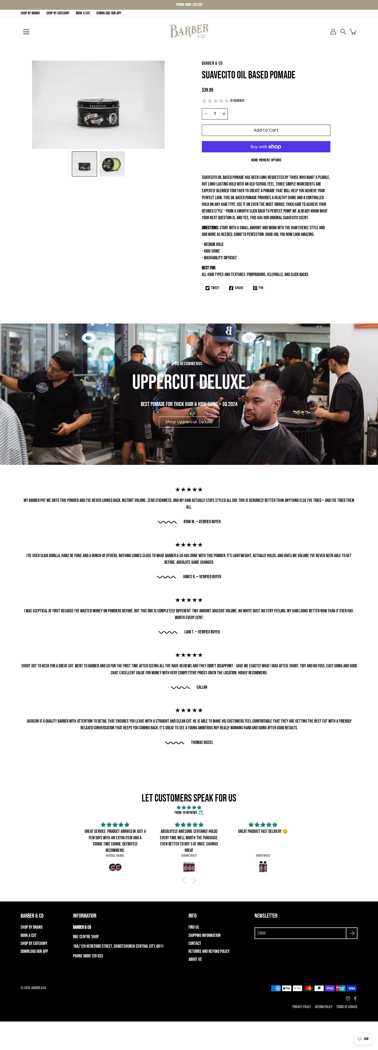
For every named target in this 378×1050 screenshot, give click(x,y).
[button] (343, 31)
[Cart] (353, 31)
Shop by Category (57, 13)
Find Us (193, 927)
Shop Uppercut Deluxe (189, 422)
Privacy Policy (301, 1007)
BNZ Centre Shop (86, 937)
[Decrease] (206, 113)
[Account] (333, 31)
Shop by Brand (30, 13)
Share (239, 287)
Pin (261, 287)
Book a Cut (83, 13)
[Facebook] (355, 998)
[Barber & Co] (189, 31)
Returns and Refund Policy (209, 951)
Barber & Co (38, 987)
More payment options (266, 160)
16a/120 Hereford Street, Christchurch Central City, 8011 (118, 946)
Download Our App (108, 13)
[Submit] (351, 933)
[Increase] (224, 113)
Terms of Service (346, 1007)
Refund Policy (323, 1007)
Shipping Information (204, 935)
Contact (194, 943)
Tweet (215, 287)
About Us (195, 959)
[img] (189, 807)
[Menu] (26, 31)
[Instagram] (348, 998)
